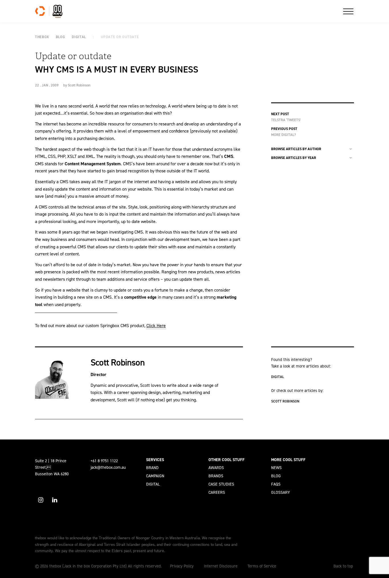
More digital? (283, 134)
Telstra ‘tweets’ (286, 119)
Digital (277, 376)
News (276, 467)
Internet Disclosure (221, 566)
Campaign (155, 476)
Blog (276, 476)
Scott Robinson (79, 85)
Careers (216, 492)
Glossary (280, 492)
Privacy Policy (182, 566)
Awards (216, 467)
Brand (152, 467)
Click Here (156, 326)
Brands (215, 476)
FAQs (276, 484)
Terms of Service (261, 566)
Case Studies (221, 484)
